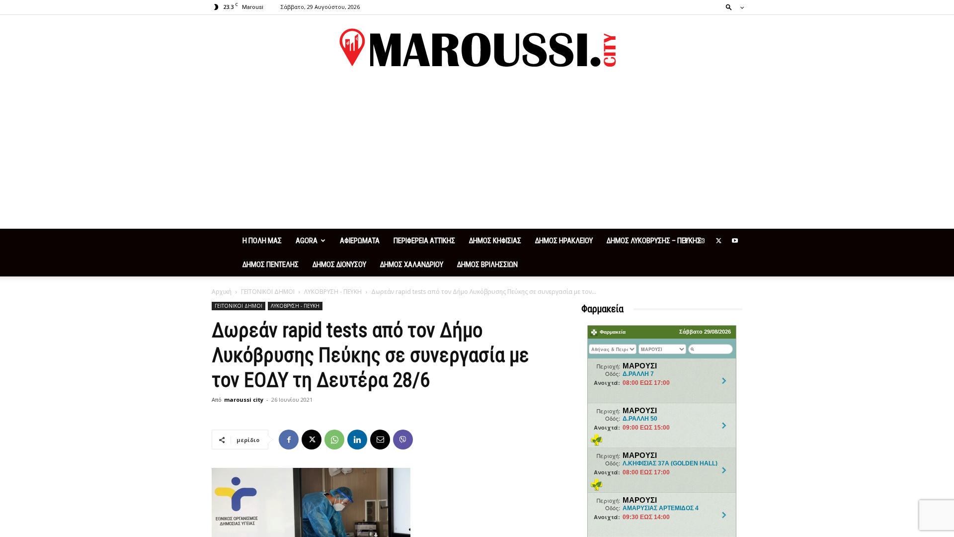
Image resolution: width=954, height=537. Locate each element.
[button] (731, 6)
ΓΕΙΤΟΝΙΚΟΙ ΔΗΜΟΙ (268, 291)
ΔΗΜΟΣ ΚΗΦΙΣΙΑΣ (495, 240)
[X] (718, 241)
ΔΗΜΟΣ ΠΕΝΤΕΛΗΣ (270, 264)
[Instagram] (702, 241)
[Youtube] (734, 241)
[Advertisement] (477, 154)
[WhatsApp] (334, 439)
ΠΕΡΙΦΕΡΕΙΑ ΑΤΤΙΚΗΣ (424, 240)
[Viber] (403, 439)
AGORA (307, 240)
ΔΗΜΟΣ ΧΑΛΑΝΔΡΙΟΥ (411, 264)
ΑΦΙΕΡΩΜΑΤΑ (360, 240)
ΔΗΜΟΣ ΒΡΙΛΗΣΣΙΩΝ (487, 264)
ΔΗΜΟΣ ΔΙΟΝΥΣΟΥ (339, 264)
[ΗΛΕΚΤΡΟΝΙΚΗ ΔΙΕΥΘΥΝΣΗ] (380, 439)
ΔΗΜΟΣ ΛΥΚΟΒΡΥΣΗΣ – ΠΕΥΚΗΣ (654, 240)
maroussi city (243, 399)
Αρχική (222, 291)
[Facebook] (685, 241)
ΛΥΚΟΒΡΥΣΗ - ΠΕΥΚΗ (333, 291)
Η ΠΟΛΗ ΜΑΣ (262, 240)
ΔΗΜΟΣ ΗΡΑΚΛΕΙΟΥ (564, 240)
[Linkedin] (357, 439)
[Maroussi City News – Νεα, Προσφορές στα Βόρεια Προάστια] (477, 47)
